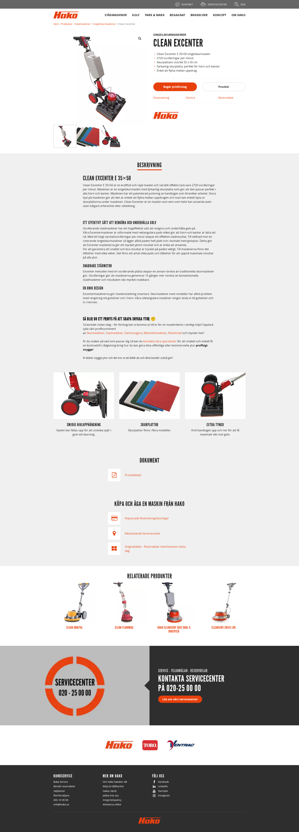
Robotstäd (175, 333)
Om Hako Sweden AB (115, 781)
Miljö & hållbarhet (113, 786)
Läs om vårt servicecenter (180, 699)
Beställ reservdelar (64, 786)
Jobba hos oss (111, 795)
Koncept (219, 15)
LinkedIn (163, 786)
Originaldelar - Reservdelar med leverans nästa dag (155, 549)
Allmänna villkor (112, 804)
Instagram (164, 795)
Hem (56, 24)
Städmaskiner (116, 15)
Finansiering (161, 98)
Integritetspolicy (112, 800)
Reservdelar (226, 98)
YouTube (163, 791)
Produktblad (133, 475)
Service (190, 98)
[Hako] (165, 115)
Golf (136, 15)
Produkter (67, 24)
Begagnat (177, 15)
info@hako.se (61, 804)
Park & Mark (155, 15)
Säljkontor (59, 791)
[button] (140, 38)
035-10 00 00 (60, 800)
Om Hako (239, 15)
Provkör (223, 87)
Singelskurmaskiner (104, 24)
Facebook (163, 781)
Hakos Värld (109, 791)
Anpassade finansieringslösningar (147, 518)
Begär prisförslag (175, 87)
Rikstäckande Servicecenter (142, 533)
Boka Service (60, 781)
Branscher (199, 15)
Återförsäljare (61, 795)
